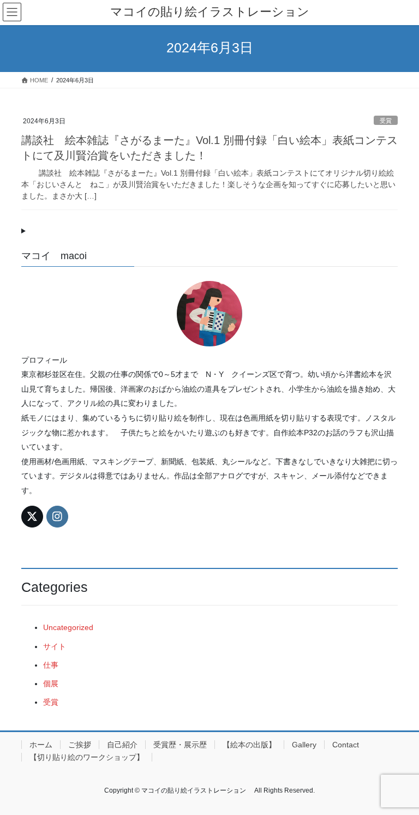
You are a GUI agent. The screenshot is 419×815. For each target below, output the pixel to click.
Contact (345, 744)
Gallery (304, 744)
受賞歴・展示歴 (180, 744)
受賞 (386, 120)
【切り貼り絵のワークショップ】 (86, 757)
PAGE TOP (399, 780)
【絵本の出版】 (249, 744)
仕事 (50, 665)
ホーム (40, 744)
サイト (54, 646)
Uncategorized (68, 627)
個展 (50, 683)
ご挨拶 (79, 744)
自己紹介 (122, 744)
